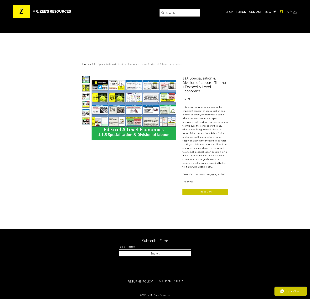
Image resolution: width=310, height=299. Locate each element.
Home (86, 64)
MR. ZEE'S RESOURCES (51, 11)
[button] (295, 11)
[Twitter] (274, 11)
